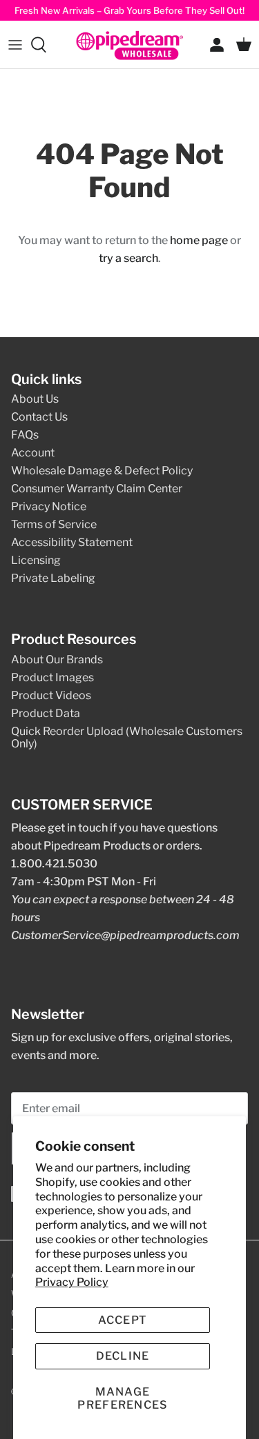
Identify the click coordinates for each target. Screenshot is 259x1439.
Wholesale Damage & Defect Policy (102, 470)
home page (199, 240)
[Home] (130, 44)
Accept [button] (123, 1320)
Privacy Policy (71, 1282)
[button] (123, 1398)
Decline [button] (123, 1355)
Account (33, 452)
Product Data (45, 713)
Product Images (52, 677)
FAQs (25, 434)
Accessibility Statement (72, 542)
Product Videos (51, 695)
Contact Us (39, 416)
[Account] (213, 45)
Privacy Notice (48, 506)
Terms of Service (54, 524)
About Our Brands (57, 659)
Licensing (36, 560)
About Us (35, 398)
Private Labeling (53, 578)
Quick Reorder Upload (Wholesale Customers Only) (126, 737)
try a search (128, 258)
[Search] (45, 45)
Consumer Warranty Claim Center (96, 488)
